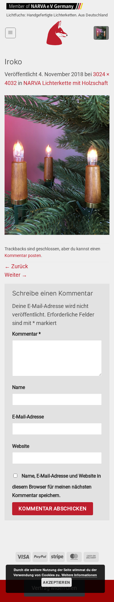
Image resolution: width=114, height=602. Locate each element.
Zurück (16, 266)
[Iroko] (57, 165)
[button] (10, 33)
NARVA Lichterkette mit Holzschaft (65, 83)
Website (20, 446)
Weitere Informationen (79, 575)
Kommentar (26, 334)
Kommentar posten (23, 255)
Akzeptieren (56, 582)
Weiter (16, 275)
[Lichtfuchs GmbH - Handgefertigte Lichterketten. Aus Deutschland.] (57, 33)
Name (18, 387)
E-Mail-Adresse (28, 417)
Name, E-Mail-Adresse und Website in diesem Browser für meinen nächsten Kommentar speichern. (56, 485)
